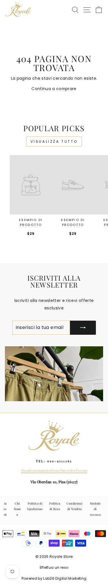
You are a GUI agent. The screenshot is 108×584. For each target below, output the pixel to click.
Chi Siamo (17, 509)
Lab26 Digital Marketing (64, 578)
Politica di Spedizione (35, 506)
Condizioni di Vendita (74, 506)
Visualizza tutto (54, 141)
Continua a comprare (54, 89)
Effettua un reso (54, 567)
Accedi (5, 509)
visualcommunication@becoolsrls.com (54, 470)
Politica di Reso (54, 506)
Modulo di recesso (95, 509)
